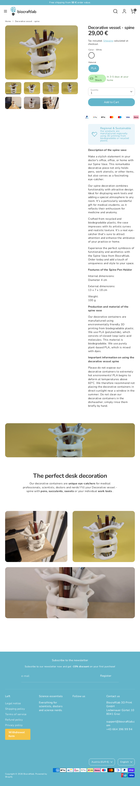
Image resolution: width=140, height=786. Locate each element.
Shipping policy (15, 709)
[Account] (124, 10)
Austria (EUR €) (100, 762)
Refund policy (14, 720)
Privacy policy (14, 725)
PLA (93, 68)
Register (105, 676)
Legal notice (13, 703)
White (91, 55)
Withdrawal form (17, 734)
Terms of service (15, 714)
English (124, 762)
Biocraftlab (28, 774)
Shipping (108, 40)
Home (8, 21)
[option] (41, 53)
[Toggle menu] (5, 11)
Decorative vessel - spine (27, 21)
